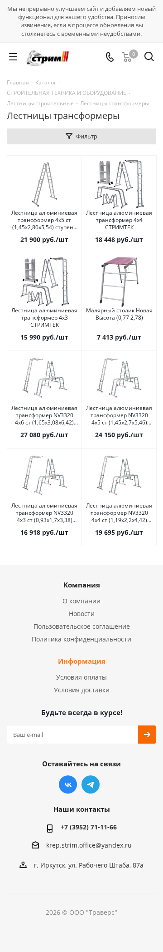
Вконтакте (68, 784)
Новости (82, 613)
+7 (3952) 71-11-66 (89, 827)
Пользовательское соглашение (82, 626)
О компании (81, 601)
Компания (81, 584)
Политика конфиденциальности (81, 639)
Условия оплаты (81, 677)
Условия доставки (82, 690)
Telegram (91, 784)
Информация (81, 661)
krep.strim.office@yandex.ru (89, 845)
